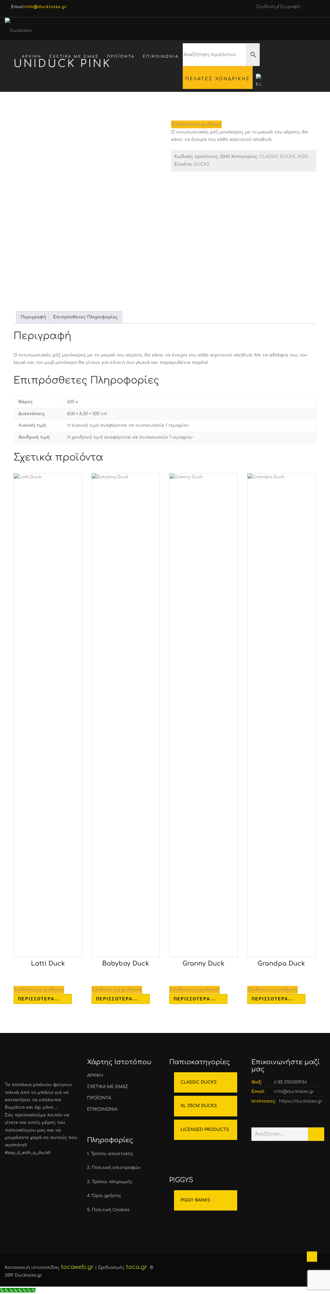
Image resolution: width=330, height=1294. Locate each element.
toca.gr (136, 1267)
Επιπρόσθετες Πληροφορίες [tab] (85, 317)
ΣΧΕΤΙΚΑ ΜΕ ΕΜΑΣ (74, 56)
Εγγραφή (290, 7)
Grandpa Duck (281, 963)
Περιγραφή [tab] (33, 317)
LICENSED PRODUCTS (204, 1129)
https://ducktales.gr (300, 1101)
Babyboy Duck (125, 963)
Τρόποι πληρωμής (112, 1182)
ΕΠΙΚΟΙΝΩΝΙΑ (161, 56)
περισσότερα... (39, 998)
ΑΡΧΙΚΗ (31, 56)
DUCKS (201, 164)
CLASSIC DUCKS (277, 156)
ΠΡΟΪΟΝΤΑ (121, 56)
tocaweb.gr (77, 1267)
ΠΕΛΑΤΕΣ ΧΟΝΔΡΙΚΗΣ (217, 78)
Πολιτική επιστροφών (116, 1167)
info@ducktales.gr (294, 1091)
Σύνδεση (266, 7)
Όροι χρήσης (106, 1195)
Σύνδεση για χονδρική (196, 124)
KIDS (303, 156)
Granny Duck (203, 963)
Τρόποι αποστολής (112, 1154)
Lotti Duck (48, 963)
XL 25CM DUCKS (198, 1106)
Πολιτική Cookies (111, 1210)
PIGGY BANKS (195, 1200)
